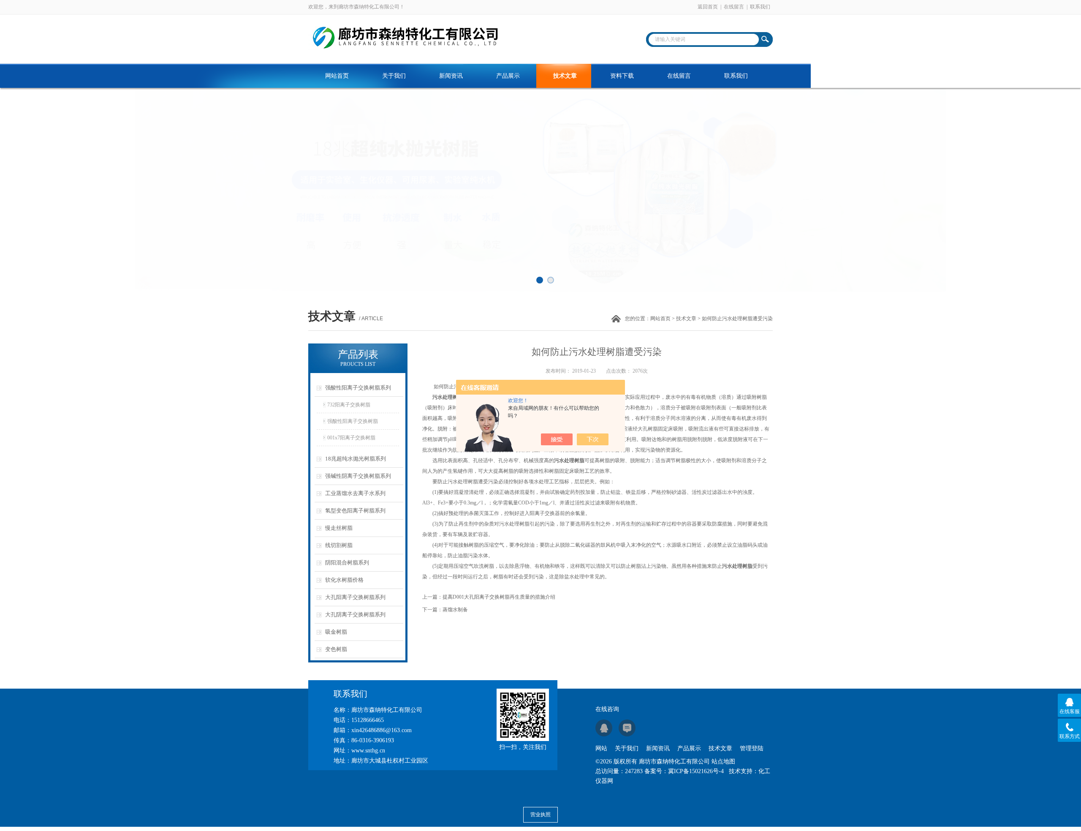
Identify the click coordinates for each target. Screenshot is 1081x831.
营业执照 (540, 814)
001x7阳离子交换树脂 (351, 438)
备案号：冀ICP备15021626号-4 (684, 771)
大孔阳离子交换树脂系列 (355, 597)
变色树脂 (336, 649)
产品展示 (508, 76)
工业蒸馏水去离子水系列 (355, 493)
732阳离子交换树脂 (348, 405)
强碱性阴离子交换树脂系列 (358, 476)
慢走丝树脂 (339, 528)
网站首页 (337, 76)
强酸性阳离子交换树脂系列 (358, 387)
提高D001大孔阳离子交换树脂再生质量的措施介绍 (499, 597)
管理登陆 (751, 748)
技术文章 (565, 76)
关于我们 (394, 76)
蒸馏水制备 (455, 610)
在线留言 (734, 7)
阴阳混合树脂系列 (347, 562)
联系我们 (760, 7)
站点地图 (723, 761)
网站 (601, 748)
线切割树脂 (339, 545)
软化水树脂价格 (344, 580)
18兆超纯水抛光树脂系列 (355, 458)
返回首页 (708, 7)
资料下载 (622, 76)
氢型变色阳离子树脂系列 (355, 510)
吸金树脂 (336, 632)
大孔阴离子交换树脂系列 (355, 614)
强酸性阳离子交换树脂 (352, 421)
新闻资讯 (451, 76)
